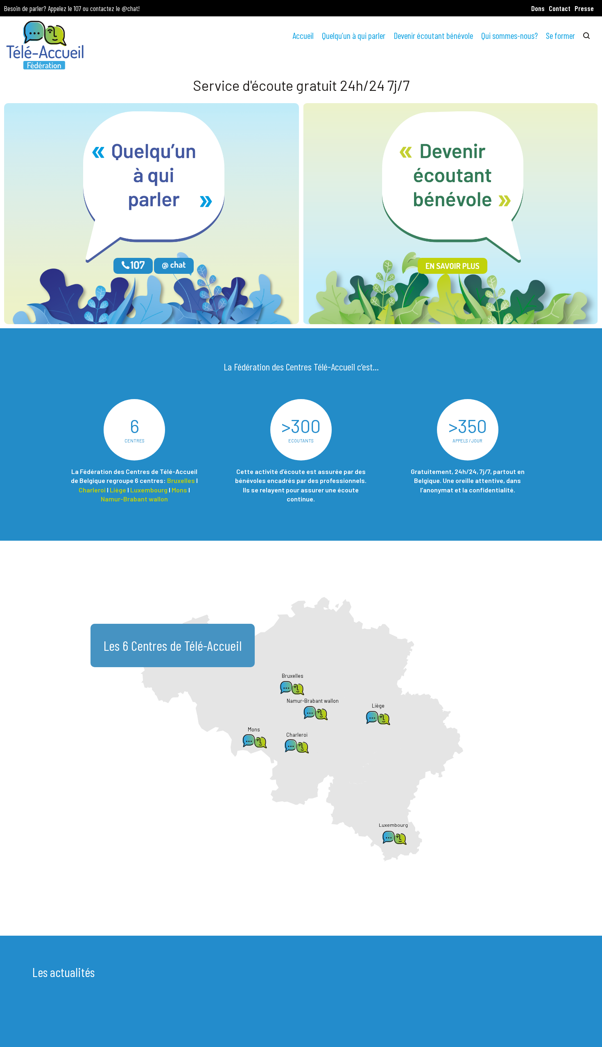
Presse (584, 8)
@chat (130, 8)
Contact (559, 8)
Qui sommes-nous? (509, 35)
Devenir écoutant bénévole (433, 35)
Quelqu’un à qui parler (353, 35)
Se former (560, 35)
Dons (538, 8)
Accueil (303, 35)
